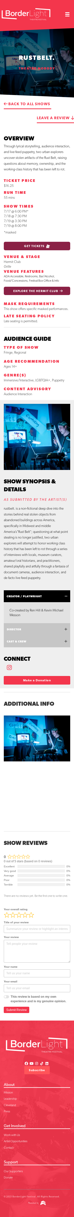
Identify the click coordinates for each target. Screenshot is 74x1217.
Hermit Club (12, 262)
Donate (8, 1177)
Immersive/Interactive (19, 380)
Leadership (10, 1098)
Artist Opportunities (15, 1141)
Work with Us (12, 1135)
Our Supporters (13, 1171)
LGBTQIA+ (42, 380)
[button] (9, 667)
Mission (8, 1092)
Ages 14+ (10, 366)
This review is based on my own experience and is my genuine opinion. (38, 999)
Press (7, 1111)
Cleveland (10, 1105)
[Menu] (67, 14)
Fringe (8, 352)
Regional (20, 352)
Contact (8, 1147)
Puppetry (58, 380)
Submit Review (16, 1009)
